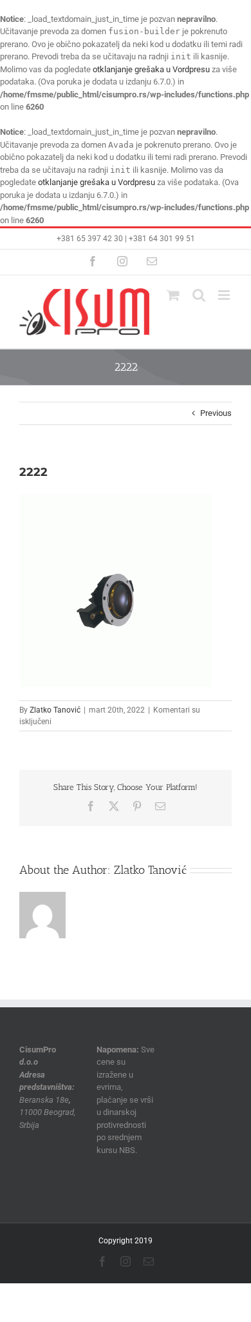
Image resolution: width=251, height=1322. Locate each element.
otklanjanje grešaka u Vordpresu (151, 69)
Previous (216, 413)
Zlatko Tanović (55, 710)
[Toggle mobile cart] (173, 295)
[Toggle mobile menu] (225, 295)
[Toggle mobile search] (198, 295)
